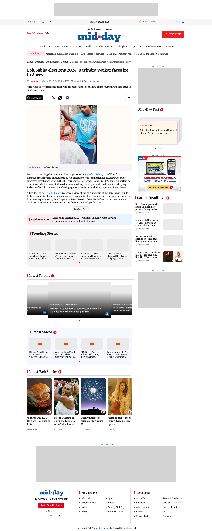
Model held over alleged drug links (62, 53)
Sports (135, 46)
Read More (79, 209)
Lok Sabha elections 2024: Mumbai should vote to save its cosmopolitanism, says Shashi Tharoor (84, 219)
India (78, 46)
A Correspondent (91, 81)
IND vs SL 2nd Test (145, 53)
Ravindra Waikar (93, 174)
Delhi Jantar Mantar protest (120, 53)
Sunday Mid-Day (154, 46)
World (88, 46)
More (168, 46)
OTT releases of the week (92, 53)
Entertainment (62, 46)
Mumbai (43, 46)
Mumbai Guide (102, 46)
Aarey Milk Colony (52, 193)
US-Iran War (162, 53)
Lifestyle (121, 46)
